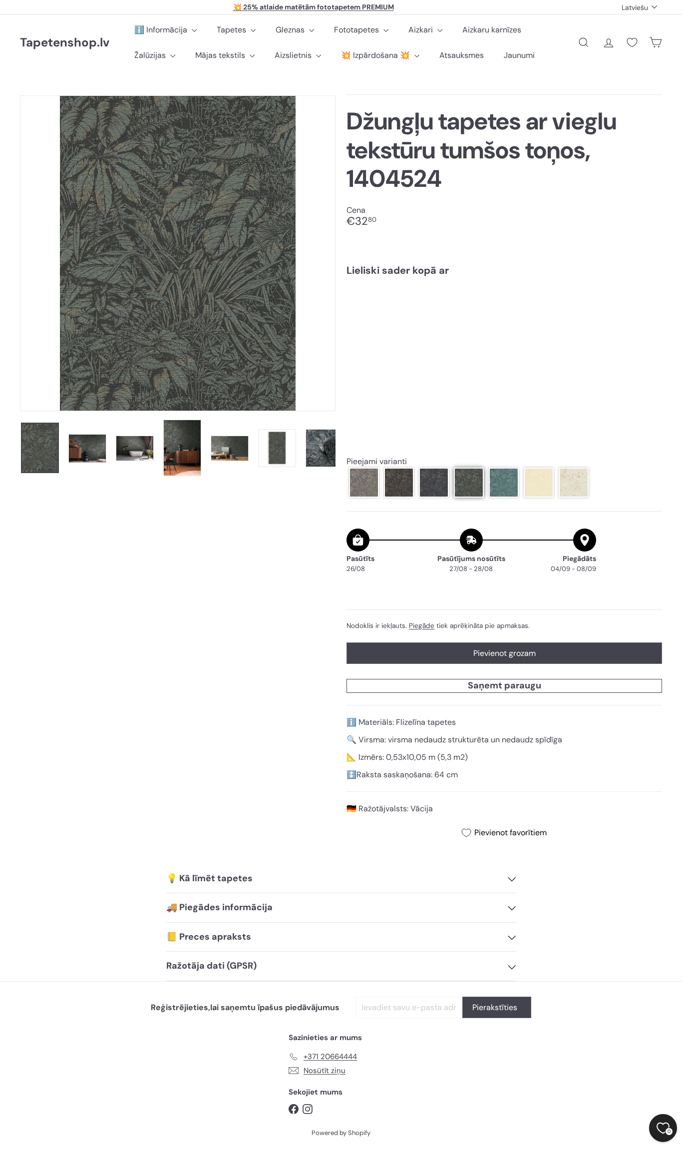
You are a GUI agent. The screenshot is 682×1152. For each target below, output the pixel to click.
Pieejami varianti (376, 461)
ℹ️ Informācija (161, 29)
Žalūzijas (151, 55)
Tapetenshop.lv (64, 42)
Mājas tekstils (221, 55)
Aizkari (421, 29)
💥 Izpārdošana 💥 (376, 55)
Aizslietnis (294, 55)
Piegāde (421, 625)
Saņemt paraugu (504, 685)
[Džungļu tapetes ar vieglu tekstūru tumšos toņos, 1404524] (504, 318)
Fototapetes (357, 29)
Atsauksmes (461, 55)
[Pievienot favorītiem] (649, 304)
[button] (364, 483)
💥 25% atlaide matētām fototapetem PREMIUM (313, 6)
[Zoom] (177, 253)
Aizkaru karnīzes (491, 29)
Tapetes (232, 29)
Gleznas (291, 29)
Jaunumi (519, 55)
